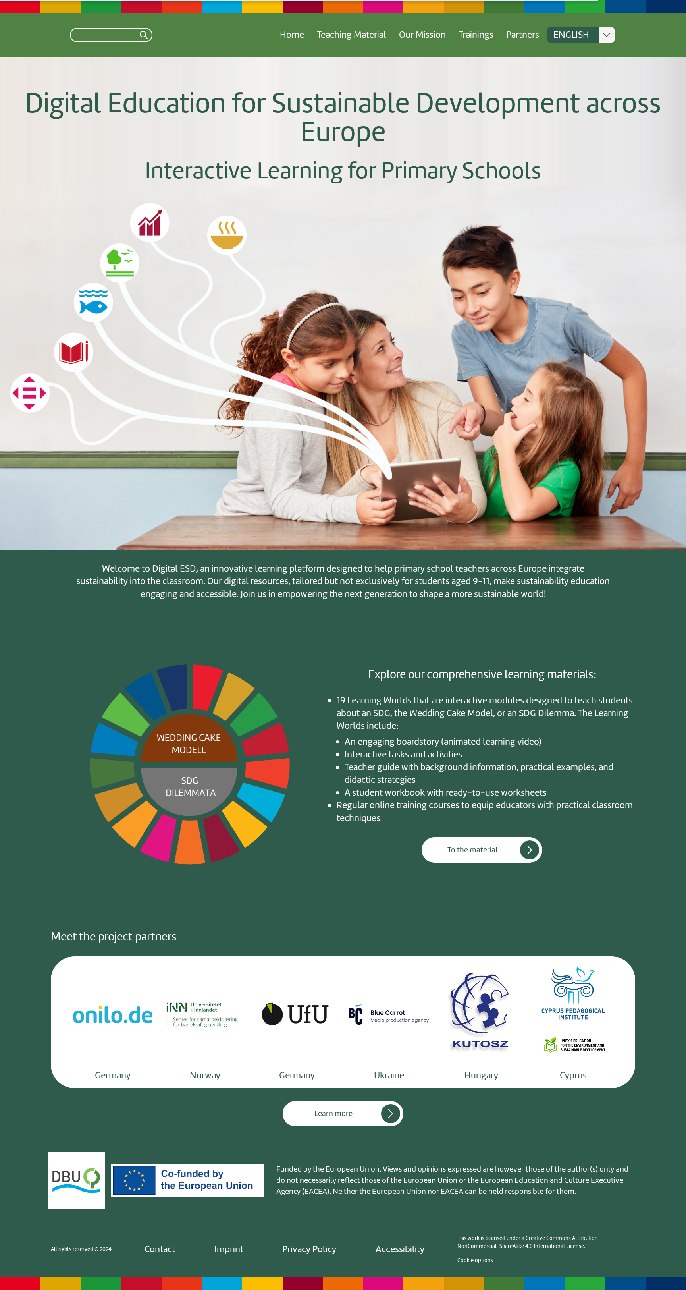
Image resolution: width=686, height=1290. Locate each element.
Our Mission (422, 35)
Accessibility (400, 1249)
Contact (160, 1249)
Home (292, 35)
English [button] (571, 35)
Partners (522, 35)
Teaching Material (351, 35)
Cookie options (475, 1260)
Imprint (228, 1249)
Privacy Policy (309, 1249)
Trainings (476, 35)
